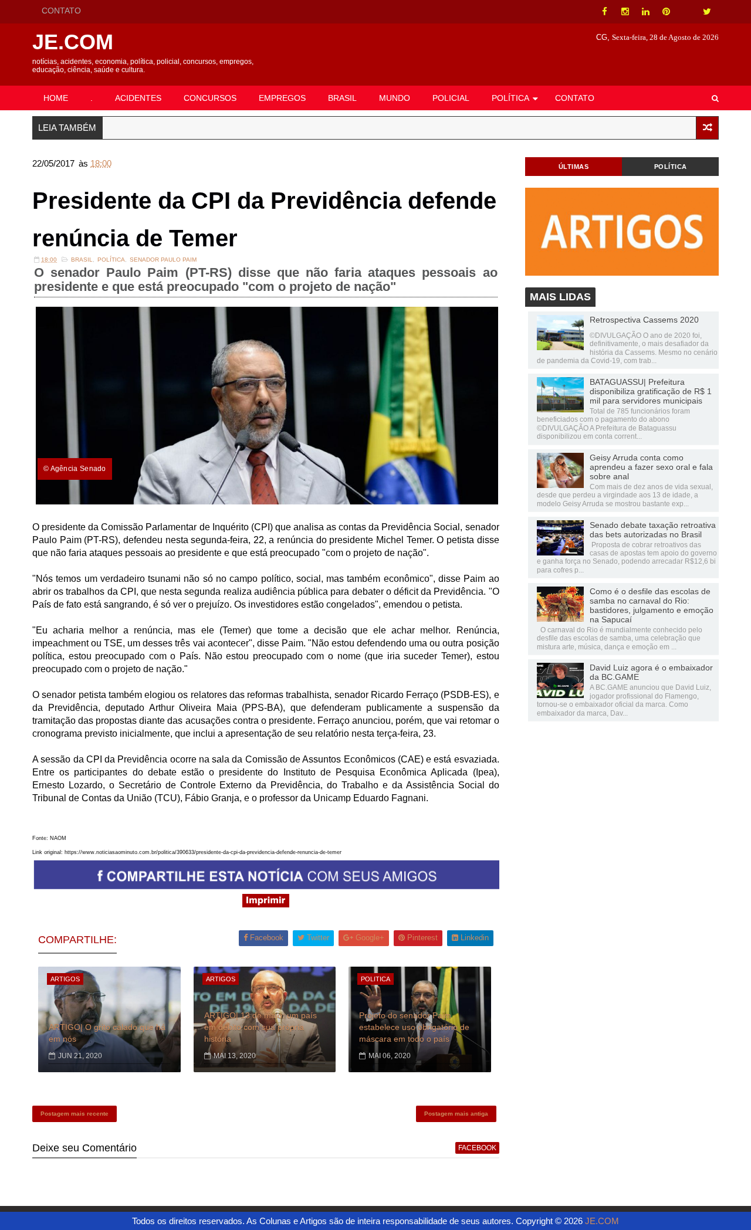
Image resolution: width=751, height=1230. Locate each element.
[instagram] (625, 12)
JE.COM (72, 42)
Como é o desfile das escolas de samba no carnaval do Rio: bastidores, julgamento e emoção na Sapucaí (651, 605)
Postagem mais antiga (456, 1113)
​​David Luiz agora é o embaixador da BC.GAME (651, 672)
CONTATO (61, 10)
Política (111, 259)
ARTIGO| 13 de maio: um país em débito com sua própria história (260, 1027)
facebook (477, 1148)
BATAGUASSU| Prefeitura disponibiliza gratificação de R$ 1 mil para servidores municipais (651, 391)
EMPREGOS (282, 98)
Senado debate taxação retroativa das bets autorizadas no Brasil (653, 529)
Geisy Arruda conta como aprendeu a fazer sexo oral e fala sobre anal (651, 467)
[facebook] (604, 12)
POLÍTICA (510, 98)
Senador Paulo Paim (163, 259)
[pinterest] (666, 12)
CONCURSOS (210, 98)
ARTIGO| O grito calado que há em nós (107, 1032)
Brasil (82, 259)
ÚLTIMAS (574, 166)
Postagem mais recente (74, 1113)
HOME (55, 98)
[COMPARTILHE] (267, 886)
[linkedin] (645, 12)
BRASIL (342, 98)
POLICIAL (450, 98)
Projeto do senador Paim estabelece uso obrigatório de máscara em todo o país (414, 1027)
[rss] (686, 12)
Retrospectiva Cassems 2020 (644, 319)
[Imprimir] (265, 904)
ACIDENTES (138, 98)
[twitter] (707, 12)
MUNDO (394, 98)
